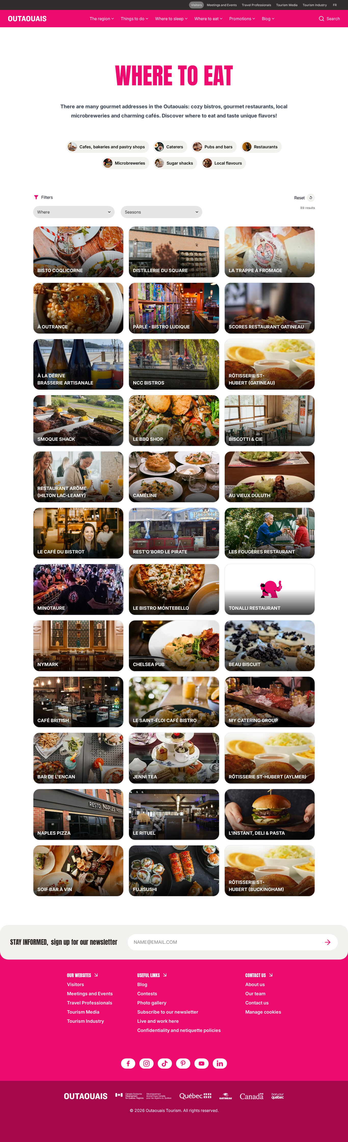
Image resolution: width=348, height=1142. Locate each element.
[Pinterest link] (183, 1063)
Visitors (196, 5)
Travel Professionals (256, 5)
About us (255, 984)
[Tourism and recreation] (195, 1096)
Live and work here (158, 1021)
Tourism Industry (315, 5)
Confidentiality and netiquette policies (179, 1030)
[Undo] (311, 198)
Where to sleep (169, 18)
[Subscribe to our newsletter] (328, 942)
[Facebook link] (128, 1063)
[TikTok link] (165, 1063)
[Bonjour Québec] (278, 1096)
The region (100, 18)
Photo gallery (151, 1002)
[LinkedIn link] (220, 1063)
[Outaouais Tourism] (85, 1096)
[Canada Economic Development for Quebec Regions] (143, 1096)
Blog (266, 18)
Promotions (240, 18)
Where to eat (206, 18)
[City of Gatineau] (225, 1096)
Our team (255, 993)
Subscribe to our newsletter (167, 1012)
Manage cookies (263, 1012)
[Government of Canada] (251, 1096)
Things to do (132, 18)
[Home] (27, 18)
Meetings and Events (222, 5)
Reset (299, 197)
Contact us (257, 1002)
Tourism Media (287, 5)
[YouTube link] (201, 1063)
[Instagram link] (146, 1063)
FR (335, 5)
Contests (147, 993)
